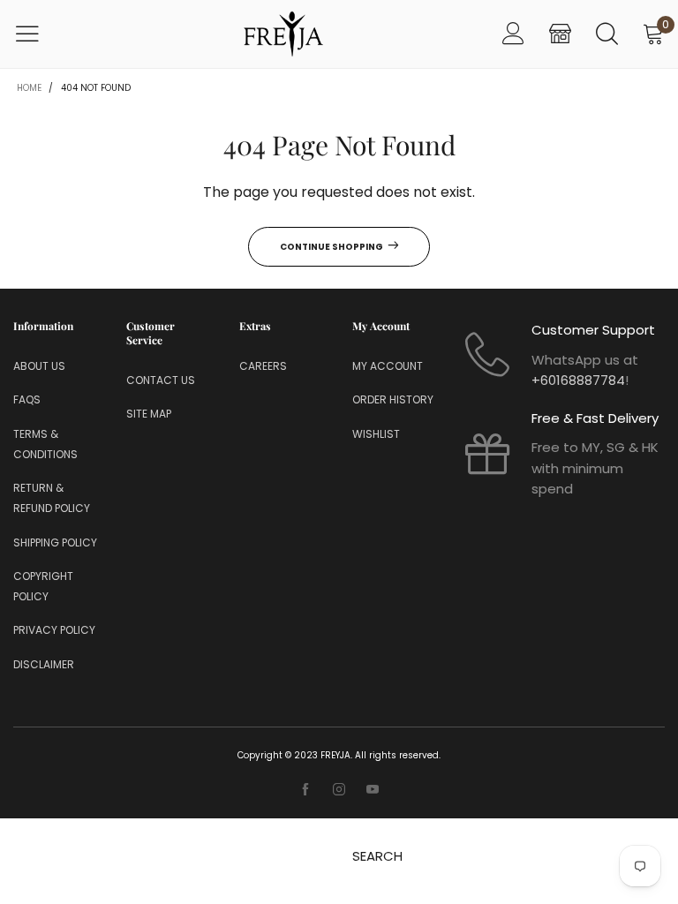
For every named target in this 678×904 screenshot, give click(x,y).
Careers (263, 365)
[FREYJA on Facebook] (305, 790)
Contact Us (160, 380)
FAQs (27, 399)
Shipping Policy (55, 542)
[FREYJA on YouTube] (372, 790)
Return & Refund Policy (51, 498)
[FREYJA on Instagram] (339, 790)
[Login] (513, 34)
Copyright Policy (43, 586)
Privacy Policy (54, 629)
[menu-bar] (38, 33)
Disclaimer (43, 664)
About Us (39, 365)
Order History (392, 399)
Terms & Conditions (45, 444)
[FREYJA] (283, 33)
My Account (387, 365)
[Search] (607, 34)
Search (377, 856)
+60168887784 (578, 380)
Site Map (148, 413)
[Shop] (560, 34)
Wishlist (376, 433)
